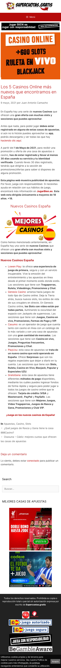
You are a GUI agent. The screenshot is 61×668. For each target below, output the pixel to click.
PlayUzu (12, 349)
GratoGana (14, 375)
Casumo (12, 324)
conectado (33, 460)
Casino (20, 423)
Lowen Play (14, 266)
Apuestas (9, 423)
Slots (28, 423)
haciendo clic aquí (11, 140)
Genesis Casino (17, 291)
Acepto (55, 661)
